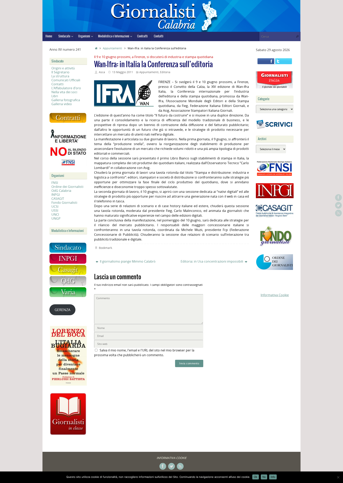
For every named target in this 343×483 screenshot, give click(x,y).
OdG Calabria (61, 190)
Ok (255, 476)
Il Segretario (60, 72)
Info (273, 476)
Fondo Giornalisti (64, 202)
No (264, 476)
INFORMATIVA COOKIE (171, 458)
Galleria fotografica (65, 100)
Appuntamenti (112, 48)
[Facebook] (338, 197)
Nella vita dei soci (64, 92)
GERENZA (62, 309)
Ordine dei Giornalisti (67, 186)
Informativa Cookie (275, 295)
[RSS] (338, 213)
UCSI (54, 206)
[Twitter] (338, 205)
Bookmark (105, 248)
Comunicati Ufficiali (65, 80)
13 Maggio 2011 (122, 72)
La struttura (60, 76)
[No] (338, 477)
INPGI (55, 194)
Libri (54, 96)
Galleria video (61, 104)
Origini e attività (63, 68)
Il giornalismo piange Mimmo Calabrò (127, 261)
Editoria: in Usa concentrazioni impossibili (212, 261)
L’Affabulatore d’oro (66, 88)
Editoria (165, 72)
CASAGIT (57, 198)
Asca (102, 72)
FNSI (54, 182)
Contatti (57, 84)
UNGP (56, 218)
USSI (54, 210)
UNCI (55, 214)
